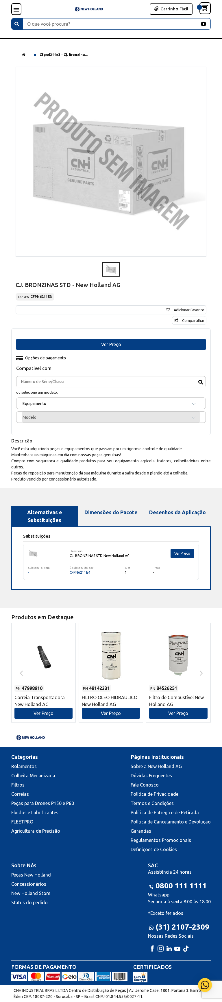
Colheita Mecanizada (33, 775)
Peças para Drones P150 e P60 (42, 803)
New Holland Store (30, 893)
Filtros (18, 784)
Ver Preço (182, 553)
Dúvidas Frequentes (151, 775)
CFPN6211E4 (80, 572)
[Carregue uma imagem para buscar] (203, 23)
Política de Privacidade (154, 794)
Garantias (141, 831)
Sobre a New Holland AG (156, 766)
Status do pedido (29, 902)
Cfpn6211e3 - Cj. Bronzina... (64, 55)
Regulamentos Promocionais (161, 840)
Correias (20, 794)
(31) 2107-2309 (182, 927)
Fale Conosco (145, 784)
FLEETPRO (22, 821)
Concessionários (28, 884)
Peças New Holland (31, 874)
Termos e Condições (152, 803)
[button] (43, 667)
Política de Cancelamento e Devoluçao (171, 821)
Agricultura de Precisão (35, 831)
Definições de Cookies (154, 849)
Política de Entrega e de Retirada (165, 812)
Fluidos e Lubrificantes (34, 812)
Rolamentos (24, 766)
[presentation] (20, 672)
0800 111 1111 (181, 885)
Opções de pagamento (45, 358)
